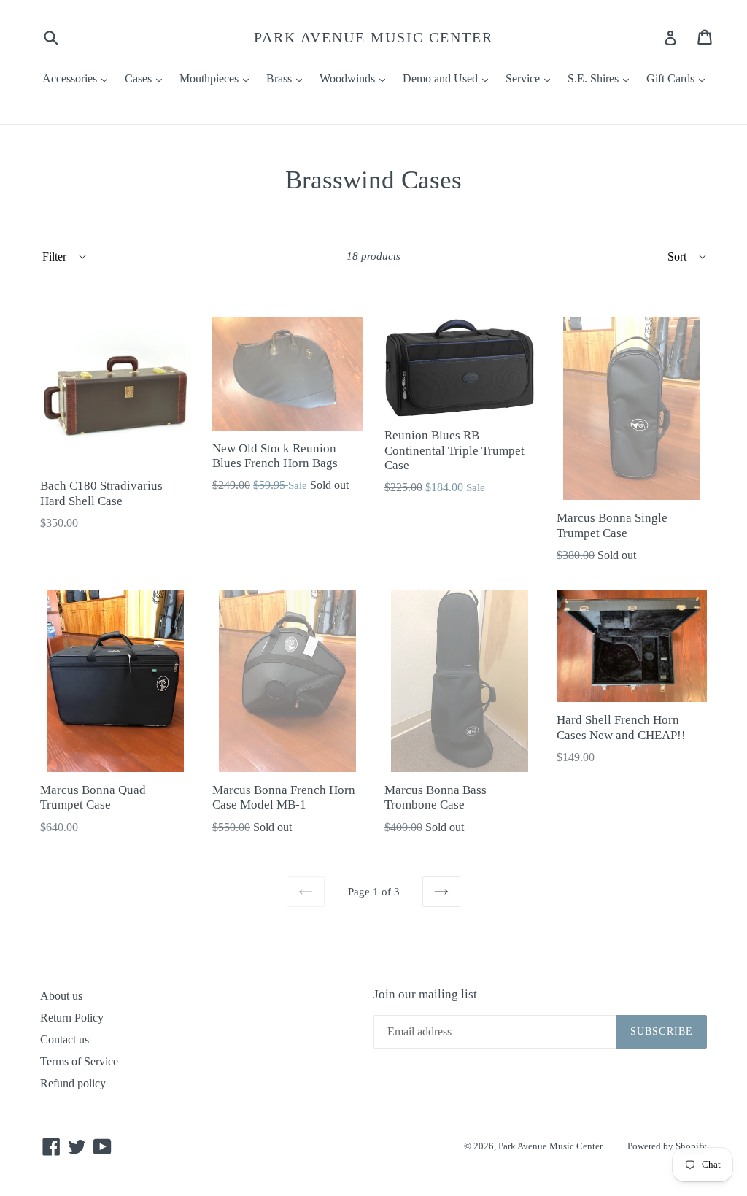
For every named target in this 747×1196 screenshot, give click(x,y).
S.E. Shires (602, 78)
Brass (287, 78)
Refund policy (73, 1083)
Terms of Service (79, 1061)
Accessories (78, 78)
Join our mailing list (425, 994)
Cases (147, 78)
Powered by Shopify (667, 1146)
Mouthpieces (217, 78)
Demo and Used (449, 78)
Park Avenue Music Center (373, 37)
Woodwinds (356, 78)
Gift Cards (679, 78)
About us (61, 995)
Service (531, 78)
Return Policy (72, 1017)
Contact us (64, 1039)
